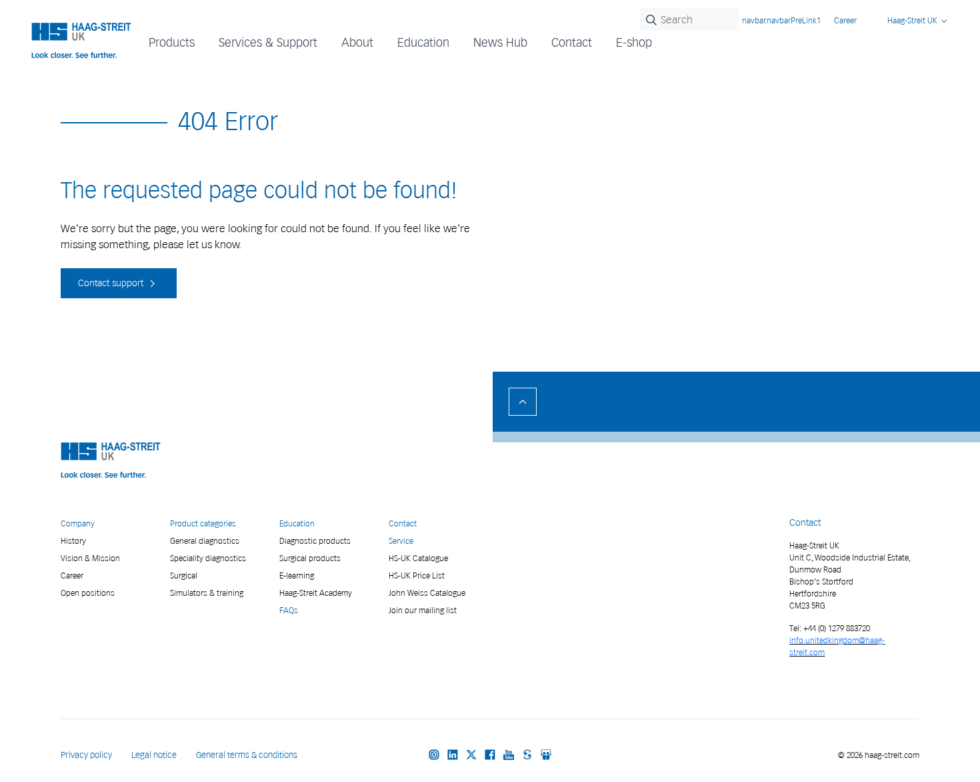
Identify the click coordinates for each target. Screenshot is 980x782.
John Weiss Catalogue (427, 593)
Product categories (203, 523)
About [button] (357, 42)
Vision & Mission (90, 558)
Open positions (88, 593)
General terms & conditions (246, 755)
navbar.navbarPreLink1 (781, 20)
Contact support (112, 283)
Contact (571, 42)
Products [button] (172, 42)
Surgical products (310, 558)
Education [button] (423, 42)
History (73, 541)
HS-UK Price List (417, 575)
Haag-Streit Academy (315, 593)
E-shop (634, 42)
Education (297, 523)
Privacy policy (86, 755)
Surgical (183, 575)
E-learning (296, 575)
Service (401, 541)
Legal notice (154, 755)
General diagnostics (204, 541)
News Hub (500, 42)
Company (78, 523)
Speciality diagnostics (208, 558)
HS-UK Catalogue (418, 558)
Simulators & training (206, 593)
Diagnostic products (315, 541)
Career (845, 20)
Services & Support (268, 42)
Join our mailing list (423, 610)
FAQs (288, 610)
